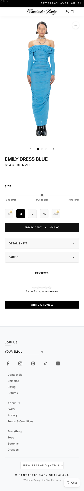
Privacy (13, 415)
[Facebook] (8, 363)
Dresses (13, 449)
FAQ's (11, 409)
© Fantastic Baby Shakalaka (42, 475)
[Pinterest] (33, 363)
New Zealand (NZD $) (42, 465)
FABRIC (13, 257)
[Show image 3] (46, 149)
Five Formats (53, 480)
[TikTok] (45, 363)
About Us (14, 403)
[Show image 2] (42, 149)
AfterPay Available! (42, 3)
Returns (13, 393)
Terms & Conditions (21, 421)
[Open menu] (14, 11)
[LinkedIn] (58, 363)
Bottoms (13, 443)
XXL (56, 212)
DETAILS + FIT (18, 243)
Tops (11, 437)
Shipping (13, 380)
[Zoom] (75, 25)
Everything (15, 431)
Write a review (42, 304)
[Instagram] (20, 363)
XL (44, 213)
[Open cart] (72, 11)
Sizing (12, 386)
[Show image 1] (38, 149)
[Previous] (30, 149)
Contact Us (15, 374)
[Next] (53, 149)
